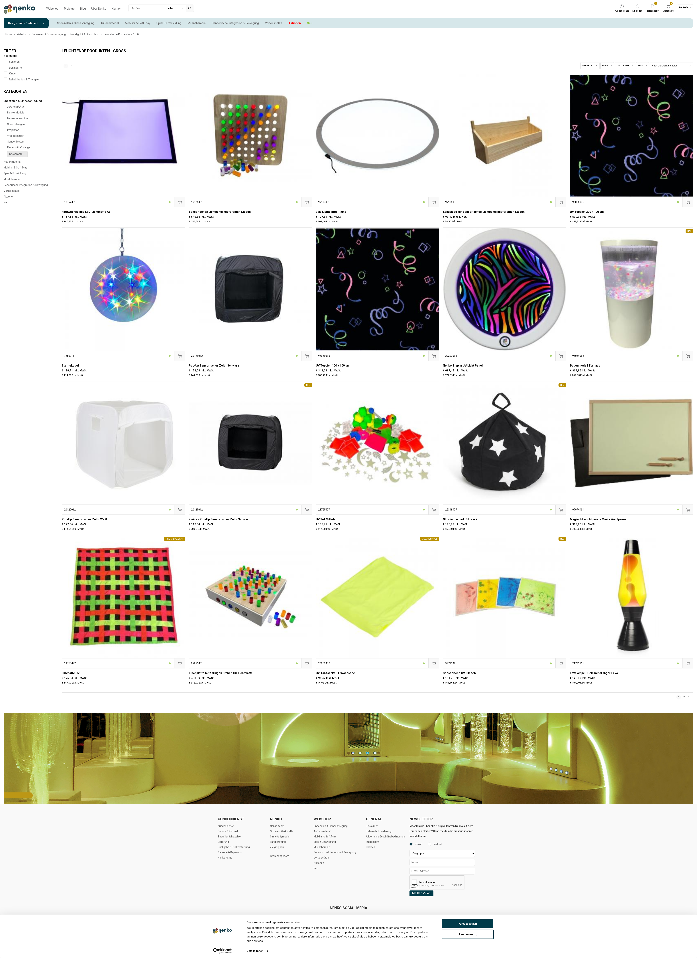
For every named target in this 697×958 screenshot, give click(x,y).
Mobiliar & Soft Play (137, 23)
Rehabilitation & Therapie (24, 79)
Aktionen (294, 23)
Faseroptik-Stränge (18, 147)
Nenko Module (15, 112)
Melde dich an (421, 893)
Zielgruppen (277, 847)
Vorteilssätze (273, 23)
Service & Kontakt (228, 831)
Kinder (13, 73)
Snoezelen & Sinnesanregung (75, 23)
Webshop (52, 8)
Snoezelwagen (16, 124)
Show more (16, 153)
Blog (83, 8)
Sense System (16, 141)
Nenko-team (277, 826)
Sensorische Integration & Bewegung (235, 23)
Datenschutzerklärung (379, 831)
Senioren (14, 61)
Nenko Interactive (17, 118)
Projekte (69, 8)
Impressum (372, 841)
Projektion (13, 130)
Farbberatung (278, 841)
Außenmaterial (110, 23)
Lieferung (223, 841)
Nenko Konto (225, 857)
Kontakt (116, 8)
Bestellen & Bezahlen (230, 836)
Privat (418, 844)
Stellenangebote (279, 856)
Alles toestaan (468, 923)
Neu (309, 23)
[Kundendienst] (622, 7)
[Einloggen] (637, 7)
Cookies (370, 847)
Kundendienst (226, 826)
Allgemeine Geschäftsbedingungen (386, 836)
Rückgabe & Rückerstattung (234, 847)
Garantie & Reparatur (230, 852)
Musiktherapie (197, 23)
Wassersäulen (15, 135)
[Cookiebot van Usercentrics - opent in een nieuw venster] (222, 951)
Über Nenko (98, 8)
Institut (437, 844)
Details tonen (254, 950)
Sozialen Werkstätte (281, 831)
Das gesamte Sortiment (23, 23)
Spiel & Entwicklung (168, 23)
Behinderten (16, 67)
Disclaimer (372, 826)
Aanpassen (466, 934)
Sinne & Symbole (280, 836)
